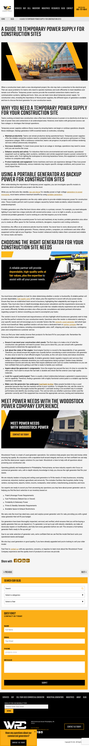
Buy (12, 697)
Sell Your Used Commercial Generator (30, 697)
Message (8, 660)
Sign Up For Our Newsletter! (16, 703)
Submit (44, 683)
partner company (70, 325)
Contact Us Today (18, 742)
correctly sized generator (64, 322)
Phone (7, 649)
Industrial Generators (55, 697)
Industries (70, 697)
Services (5, 697)
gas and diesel (34, 192)
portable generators (54, 195)
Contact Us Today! (74, 727)
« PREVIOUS (7, 572)
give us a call (81, 8)
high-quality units (23, 299)
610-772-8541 (35, 728)
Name (6, 626)
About (79, 697)
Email (6, 637)
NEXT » (84, 572)
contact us (14, 549)
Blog (12, 19)
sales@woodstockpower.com (40, 729)
